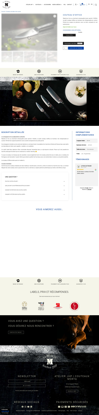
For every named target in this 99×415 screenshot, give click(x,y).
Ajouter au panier (76, 48)
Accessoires (47, 4)
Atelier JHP (29, 4)
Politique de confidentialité (33, 410)
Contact (69, 4)
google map (72, 391)
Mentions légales (20, 410)
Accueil (3, 11)
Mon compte (73, 410)
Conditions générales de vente (49, 410)
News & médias (56, 4)
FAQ (65, 4)
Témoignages (61, 410)
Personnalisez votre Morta (73, 43)
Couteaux (38, 4)
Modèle (80, 32)
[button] (5, 411)
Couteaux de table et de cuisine (13, 11)
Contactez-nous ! (16, 332)
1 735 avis (89, 189)
